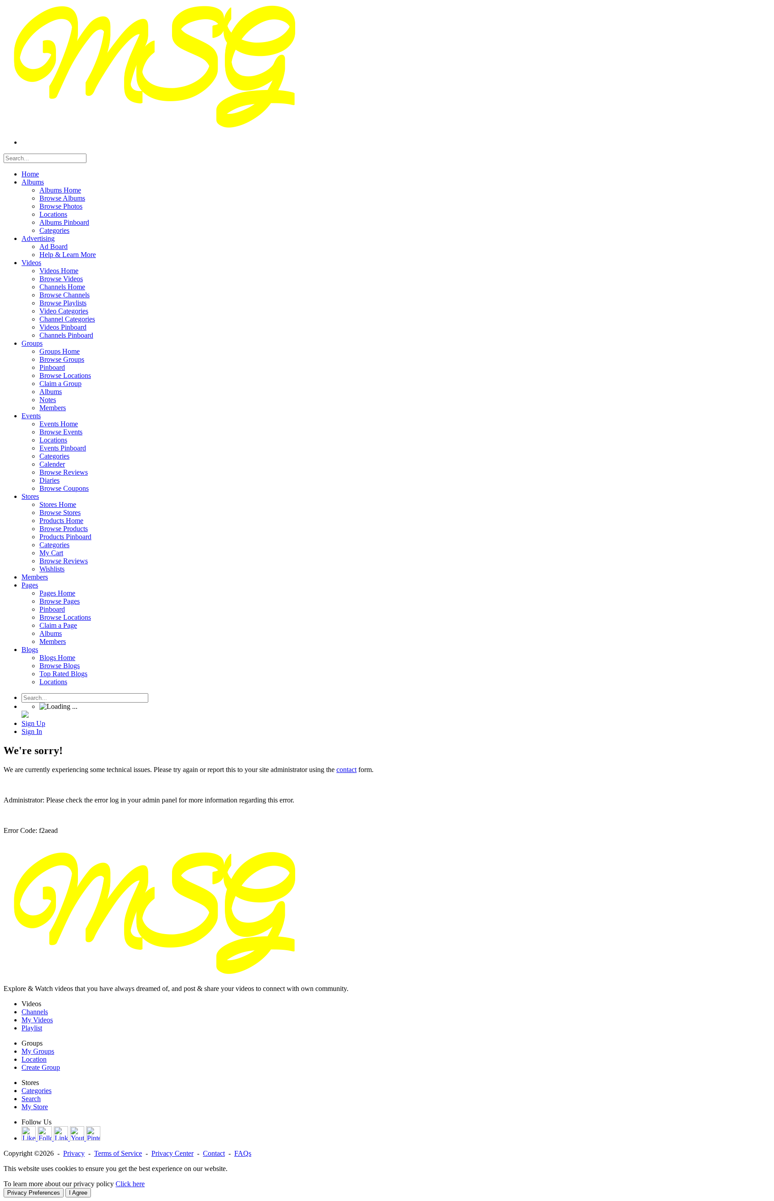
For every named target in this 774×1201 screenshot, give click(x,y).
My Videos (37, 1020)
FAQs (242, 1153)
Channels (35, 1012)
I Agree (78, 1192)
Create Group (41, 1067)
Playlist (32, 1028)
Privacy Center (172, 1153)
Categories (37, 1090)
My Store (35, 1107)
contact (346, 769)
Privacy (74, 1153)
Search (31, 1098)
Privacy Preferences (33, 1192)
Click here (130, 1184)
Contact (214, 1153)
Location (34, 1059)
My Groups (38, 1051)
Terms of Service (118, 1153)
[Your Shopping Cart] (25, 715)
